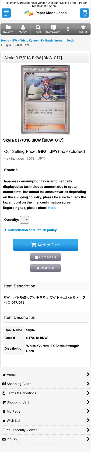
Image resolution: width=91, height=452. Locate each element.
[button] (6, 13)
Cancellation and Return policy (32, 230)
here (52, 208)
